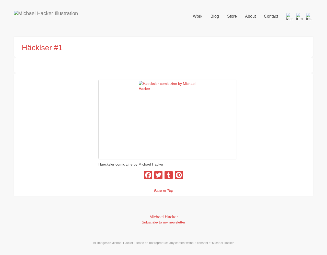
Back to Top (163, 191)
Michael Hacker (163, 217)
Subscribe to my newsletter (163, 222)
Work (197, 16)
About (250, 16)
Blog (215, 16)
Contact (271, 16)
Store (232, 16)
